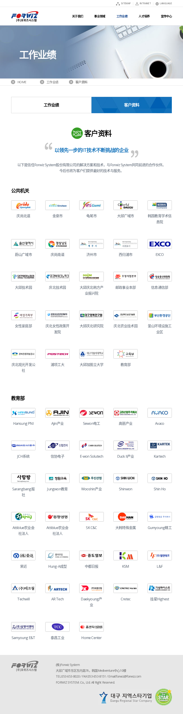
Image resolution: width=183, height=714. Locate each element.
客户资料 (131, 105)
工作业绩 (51, 105)
